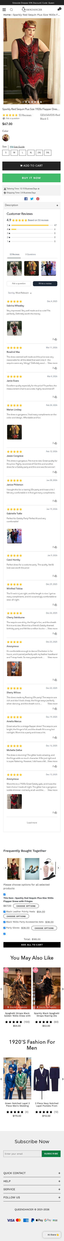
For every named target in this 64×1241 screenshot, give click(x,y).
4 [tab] (32, 102)
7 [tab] (41, 102)
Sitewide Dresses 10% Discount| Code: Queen (33, 3)
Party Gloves (12, 927)
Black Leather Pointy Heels (20, 911)
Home (7, 14)
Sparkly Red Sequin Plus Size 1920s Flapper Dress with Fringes (28, 899)
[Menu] (5, 9)
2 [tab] (26, 102)
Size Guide (19, 147)
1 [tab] (23, 102)
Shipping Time (13, 193)
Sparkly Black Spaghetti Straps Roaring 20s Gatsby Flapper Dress (46, 1015)
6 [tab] (38, 102)
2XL (39, 153)
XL (31, 153)
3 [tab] (29, 102)
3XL (48, 153)
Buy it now (31, 177)
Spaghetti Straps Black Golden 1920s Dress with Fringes (17, 1015)
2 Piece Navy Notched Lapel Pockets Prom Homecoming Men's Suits (46, 1106)
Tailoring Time (13, 189)
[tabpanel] (32, 61)
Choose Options (26, 906)
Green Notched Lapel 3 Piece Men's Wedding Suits (17, 1106)
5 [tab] (35, 102)
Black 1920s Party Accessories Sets (24, 922)
